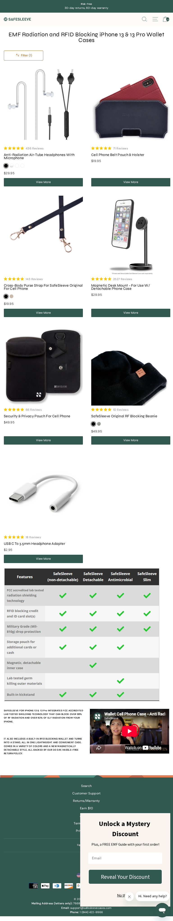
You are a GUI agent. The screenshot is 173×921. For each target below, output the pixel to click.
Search (86, 786)
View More (43, 182)
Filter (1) (26, 55)
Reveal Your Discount (125, 876)
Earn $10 (86, 808)
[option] (86, 6)
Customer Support (86, 793)
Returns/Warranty (86, 801)
